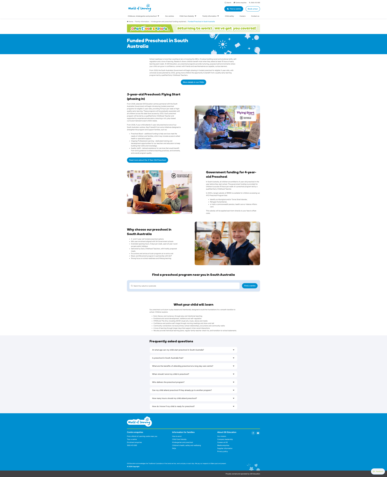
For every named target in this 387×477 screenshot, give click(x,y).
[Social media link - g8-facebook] (253, 433)
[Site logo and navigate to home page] (158, 7)
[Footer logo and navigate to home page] (139, 421)
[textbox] (186, 286)
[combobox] (184, 286)
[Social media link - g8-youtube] (258, 433)
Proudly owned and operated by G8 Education (243, 474)
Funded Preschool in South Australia (201, 21)
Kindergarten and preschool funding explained (168, 21)
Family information (142, 21)
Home (131, 21)
